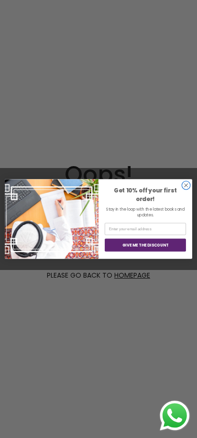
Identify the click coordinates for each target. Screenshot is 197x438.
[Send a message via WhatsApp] (174, 415)
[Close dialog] (186, 185)
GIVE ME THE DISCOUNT (145, 245)
